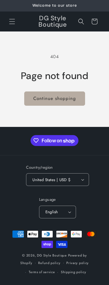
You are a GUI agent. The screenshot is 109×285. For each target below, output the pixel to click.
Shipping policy (73, 272)
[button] (12, 21)
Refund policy (49, 262)
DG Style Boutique (52, 255)
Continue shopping (54, 98)
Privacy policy (77, 262)
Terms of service (42, 272)
